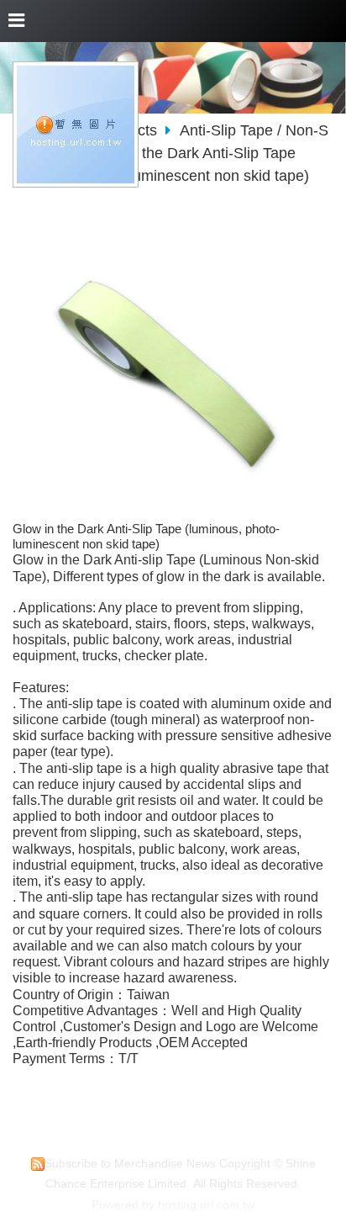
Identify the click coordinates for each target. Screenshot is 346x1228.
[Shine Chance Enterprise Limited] (76, 181)
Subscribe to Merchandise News (130, 1163)
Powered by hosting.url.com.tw (173, 1205)
